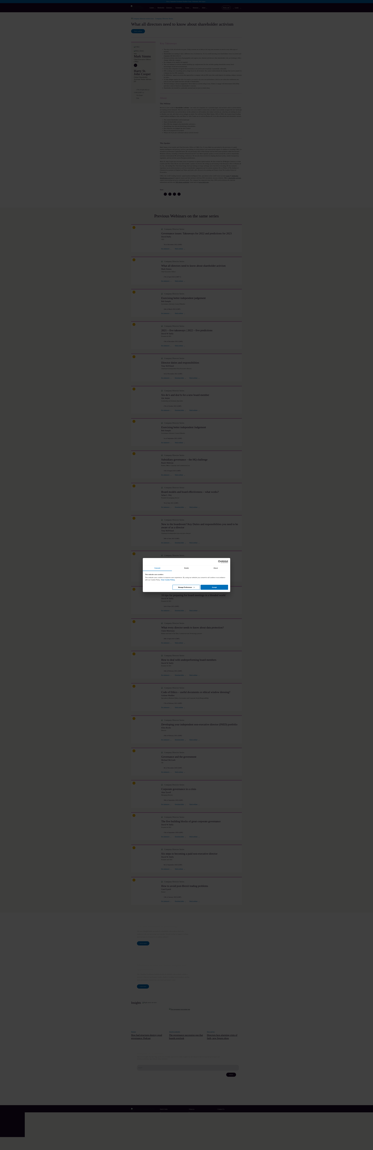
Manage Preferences (185, 587)
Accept (214, 587)
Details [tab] (186, 568)
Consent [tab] (157, 568)
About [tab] (216, 568)
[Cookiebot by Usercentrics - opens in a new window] (219, 561)
